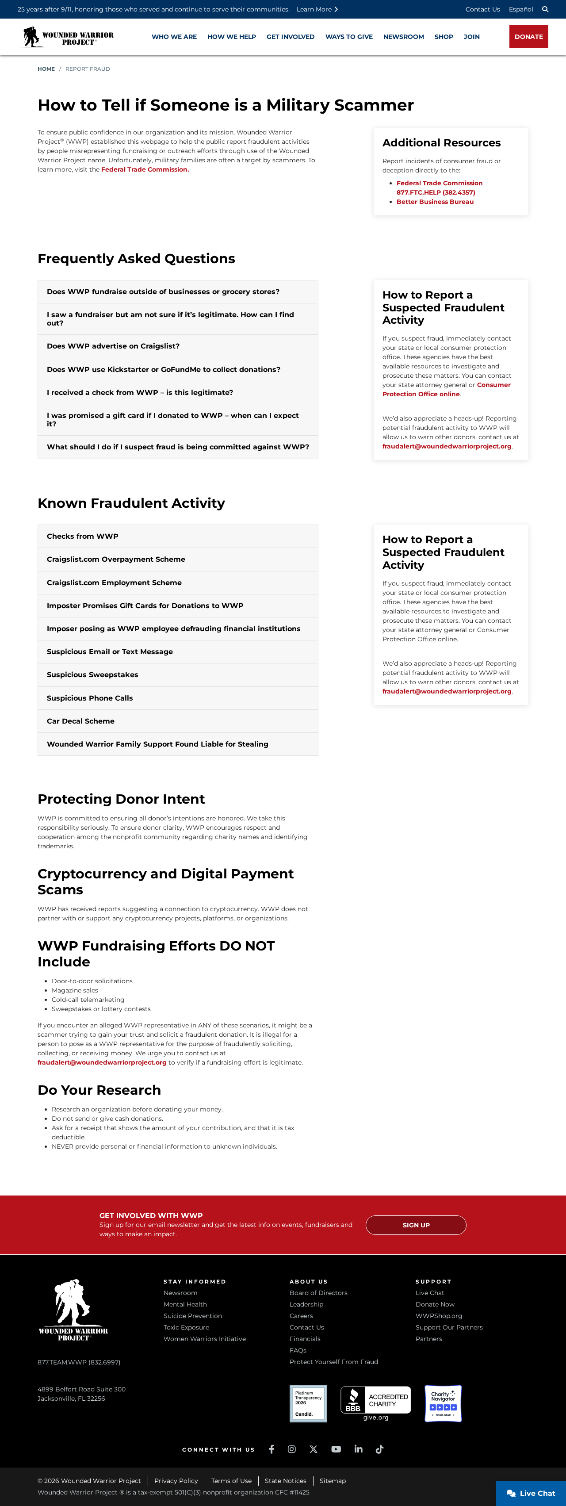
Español (521, 9)
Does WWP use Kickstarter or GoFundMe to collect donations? (163, 369)
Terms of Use (231, 1481)
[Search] (545, 9)
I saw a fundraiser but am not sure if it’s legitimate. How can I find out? (170, 318)
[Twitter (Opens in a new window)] (313, 1449)
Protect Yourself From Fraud (334, 1362)
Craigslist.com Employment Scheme (114, 583)
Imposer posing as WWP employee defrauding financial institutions (174, 629)
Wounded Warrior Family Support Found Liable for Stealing (157, 744)
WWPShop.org (439, 1316)
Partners (429, 1339)
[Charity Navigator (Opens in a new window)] (443, 1403)
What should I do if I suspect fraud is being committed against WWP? (178, 447)
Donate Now (435, 1304)
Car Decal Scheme (81, 721)
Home (46, 68)
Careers (301, 1316)
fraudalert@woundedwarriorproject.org (447, 446)
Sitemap (333, 1481)
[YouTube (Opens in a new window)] (336, 1449)
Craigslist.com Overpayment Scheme (116, 559)
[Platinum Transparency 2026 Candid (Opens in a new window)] (308, 1403)
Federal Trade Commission (440, 183)
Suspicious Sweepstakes (92, 675)
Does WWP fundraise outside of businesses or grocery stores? (163, 291)
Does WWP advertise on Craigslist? (113, 346)
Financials (305, 1339)
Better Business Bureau (435, 202)
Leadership (306, 1304)
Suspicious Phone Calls (90, 698)
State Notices (285, 1481)
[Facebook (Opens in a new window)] (272, 1449)
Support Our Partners (449, 1327)
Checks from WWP (83, 536)
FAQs (298, 1350)
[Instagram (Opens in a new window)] (292, 1449)
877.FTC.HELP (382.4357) (436, 192)
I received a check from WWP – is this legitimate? (140, 392)
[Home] (66, 37)
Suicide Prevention (193, 1316)
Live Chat (430, 1293)
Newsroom (181, 1293)
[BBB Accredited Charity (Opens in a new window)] (375, 1403)
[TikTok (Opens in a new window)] (380, 1449)
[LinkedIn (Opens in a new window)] (359, 1449)
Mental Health (185, 1304)
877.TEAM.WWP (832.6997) (79, 1362)
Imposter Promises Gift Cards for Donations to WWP (145, 606)
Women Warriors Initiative (205, 1339)
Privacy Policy (176, 1481)
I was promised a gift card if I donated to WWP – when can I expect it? (173, 419)
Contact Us (483, 9)
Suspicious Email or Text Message (110, 652)
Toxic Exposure (186, 1327)
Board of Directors (319, 1293)
